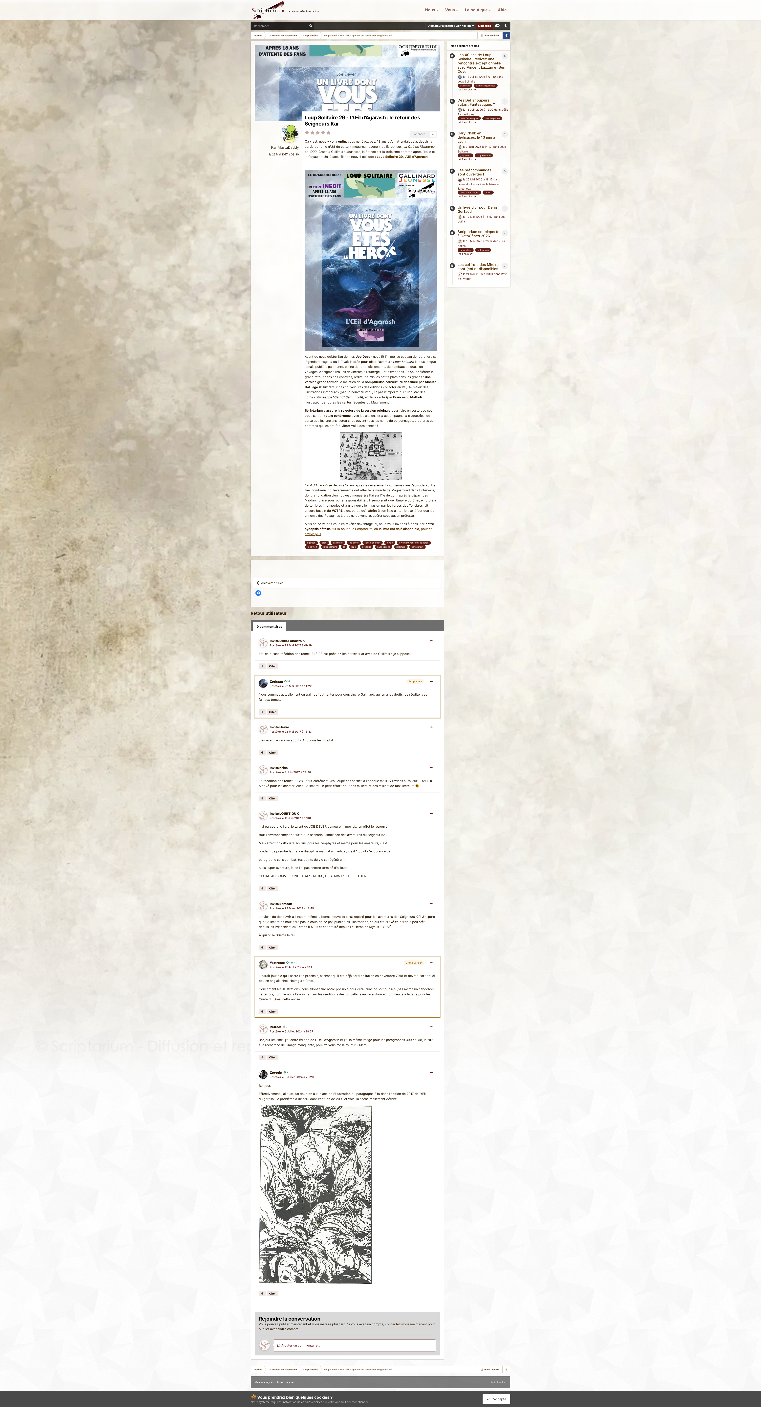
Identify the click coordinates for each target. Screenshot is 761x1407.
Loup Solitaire (466, 81)
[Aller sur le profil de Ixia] (460, 77)
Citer (272, 666)
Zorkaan (276, 681)
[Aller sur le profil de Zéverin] (263, 1074)
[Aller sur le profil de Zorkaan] (263, 683)
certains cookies (311, 1402)
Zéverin (276, 1072)
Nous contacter (285, 1382)
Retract (275, 1027)
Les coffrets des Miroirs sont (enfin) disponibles (478, 267)
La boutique (477, 10)
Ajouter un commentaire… (300, 1345)
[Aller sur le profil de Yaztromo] (263, 964)
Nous (430, 10)
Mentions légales (264, 1382)
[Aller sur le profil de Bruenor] (460, 180)
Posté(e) (291, 645)
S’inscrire (484, 25)
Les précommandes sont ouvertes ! (474, 172)
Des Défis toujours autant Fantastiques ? (476, 102)
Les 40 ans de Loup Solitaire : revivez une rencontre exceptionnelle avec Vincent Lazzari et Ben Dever (481, 63)
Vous (450, 10)
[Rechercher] (310, 26)
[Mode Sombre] (506, 26)
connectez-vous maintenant (406, 1324)
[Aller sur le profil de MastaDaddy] (289, 134)
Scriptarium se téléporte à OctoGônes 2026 (478, 234)
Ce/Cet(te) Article (291, 25)
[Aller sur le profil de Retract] (263, 1029)
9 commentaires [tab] (269, 627)
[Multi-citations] (262, 666)
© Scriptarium (498, 1382)
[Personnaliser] (497, 26)
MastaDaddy (288, 147)
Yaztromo (277, 963)
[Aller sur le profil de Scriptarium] (460, 274)
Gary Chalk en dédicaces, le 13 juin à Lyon (476, 137)
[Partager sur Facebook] (258, 593)
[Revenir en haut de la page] (506, 1369)
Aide (502, 10)
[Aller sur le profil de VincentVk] (460, 147)
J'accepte (497, 1399)
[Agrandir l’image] (371, 259)
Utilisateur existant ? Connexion (449, 25)
